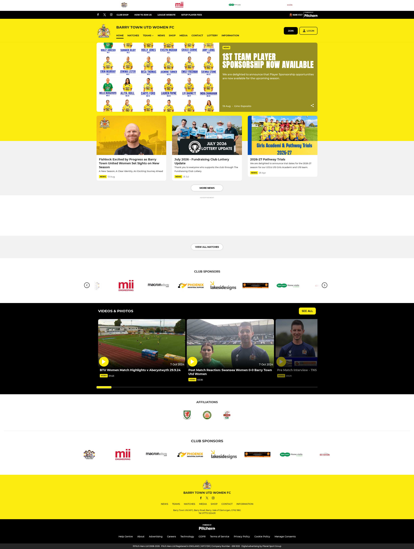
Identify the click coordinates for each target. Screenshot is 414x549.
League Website (166, 15)
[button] (119, 35)
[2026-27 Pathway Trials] (282, 135)
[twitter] (104, 15)
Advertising (156, 536)
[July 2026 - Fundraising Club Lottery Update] (207, 135)
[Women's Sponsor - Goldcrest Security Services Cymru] (255, 286)
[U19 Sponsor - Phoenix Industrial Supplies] (191, 286)
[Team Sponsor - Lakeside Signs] (223, 286)
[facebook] (98, 15)
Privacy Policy (242, 536)
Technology (187, 536)
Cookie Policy (262, 536)
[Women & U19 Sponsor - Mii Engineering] (179, 5)
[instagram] (111, 15)
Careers (171, 536)
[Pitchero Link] (311, 16)
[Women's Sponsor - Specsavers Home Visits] (234, 5)
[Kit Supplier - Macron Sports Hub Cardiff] (158, 286)
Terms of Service (219, 536)
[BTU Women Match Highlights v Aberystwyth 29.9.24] (141, 343)
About (140, 536)
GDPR (202, 536)
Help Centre (126, 536)
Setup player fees (191, 15)
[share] (312, 106)
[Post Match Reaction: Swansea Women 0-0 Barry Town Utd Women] (230, 343)
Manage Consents (285, 536)
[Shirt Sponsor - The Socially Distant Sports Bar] (124, 5)
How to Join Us (143, 15)
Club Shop (123, 15)
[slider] (104, 387)
